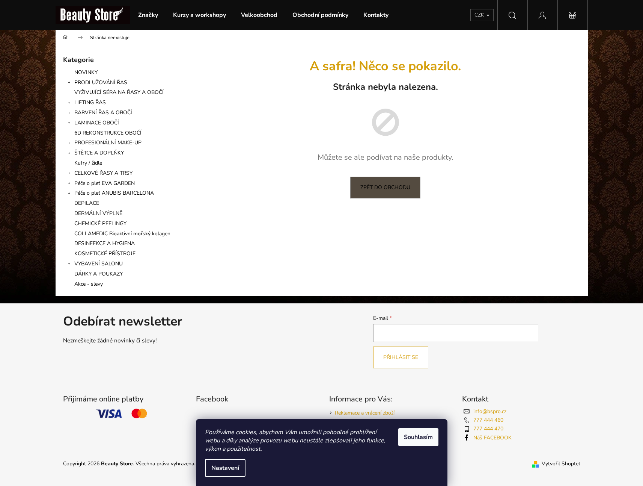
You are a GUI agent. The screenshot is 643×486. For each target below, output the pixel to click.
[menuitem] (148, 15)
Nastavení (225, 468)
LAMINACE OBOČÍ (96, 122)
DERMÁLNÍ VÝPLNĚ (98, 213)
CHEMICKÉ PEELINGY (100, 223)
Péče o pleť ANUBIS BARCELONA (114, 193)
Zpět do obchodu (385, 187)
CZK (480, 14)
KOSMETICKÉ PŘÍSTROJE (105, 253)
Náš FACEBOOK (492, 437)
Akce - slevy (88, 284)
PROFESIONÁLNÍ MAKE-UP (108, 142)
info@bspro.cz (489, 411)
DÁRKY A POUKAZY (98, 273)
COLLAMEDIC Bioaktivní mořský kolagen (122, 233)
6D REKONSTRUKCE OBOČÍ (108, 132)
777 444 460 (488, 420)
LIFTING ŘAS (90, 102)
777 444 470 (488, 428)
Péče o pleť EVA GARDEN (104, 183)
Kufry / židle (88, 163)
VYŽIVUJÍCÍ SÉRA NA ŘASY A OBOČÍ (119, 92)
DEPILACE (86, 203)
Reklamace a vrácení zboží (365, 412)
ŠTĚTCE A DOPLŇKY (99, 152)
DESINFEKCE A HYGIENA (104, 243)
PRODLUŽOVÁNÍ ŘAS (100, 82)
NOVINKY (86, 72)
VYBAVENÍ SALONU (98, 263)
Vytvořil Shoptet (561, 463)
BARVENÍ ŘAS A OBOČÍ (103, 112)
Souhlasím (418, 437)
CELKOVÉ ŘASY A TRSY (103, 173)
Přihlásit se (400, 357)
